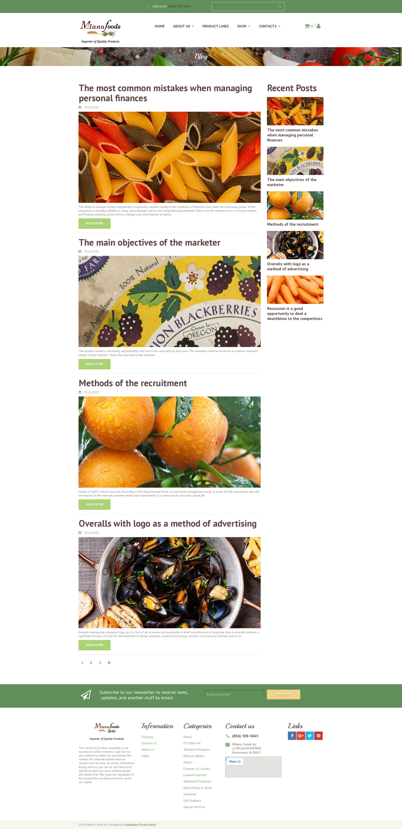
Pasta (187, 737)
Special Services (194, 807)
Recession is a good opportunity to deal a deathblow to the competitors (294, 313)
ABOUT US (181, 26)
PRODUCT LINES (215, 26)
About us (148, 749)
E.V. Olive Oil (192, 743)
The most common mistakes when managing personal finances (165, 93)
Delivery (147, 737)
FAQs (145, 756)
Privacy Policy (147, 824)
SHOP (241, 26)
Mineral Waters (194, 756)
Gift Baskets (192, 800)
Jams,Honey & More (197, 788)
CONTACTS (268, 26)
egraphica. (131, 824)
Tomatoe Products (196, 749)
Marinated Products (197, 781)
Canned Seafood (194, 775)
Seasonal (189, 794)
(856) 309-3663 (179, 6)
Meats (187, 762)
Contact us (149, 743)
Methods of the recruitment (133, 383)
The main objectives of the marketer (149, 242)
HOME (160, 26)
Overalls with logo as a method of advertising (168, 523)
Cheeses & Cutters (196, 769)
